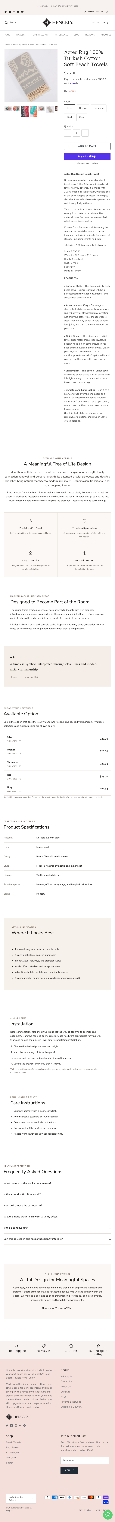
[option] (31, 75)
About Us (65, 1386)
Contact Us (66, 1381)
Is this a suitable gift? (16, 1227)
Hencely (72, 91)
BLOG (76, 34)
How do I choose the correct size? (23, 1205)
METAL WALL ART (40, 34)
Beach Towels (13, 1442)
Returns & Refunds (70, 1401)
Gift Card (11, 1457)
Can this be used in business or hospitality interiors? (33, 1239)
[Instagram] (14, 12)
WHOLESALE (61, 34)
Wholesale (66, 1376)
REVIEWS (90, 34)
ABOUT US (106, 34)
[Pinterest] (22, 12)
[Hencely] (57, 23)
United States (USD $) (98, 11)
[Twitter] (5, 12)
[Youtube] (18, 12)
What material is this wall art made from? (27, 1183)
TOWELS (20, 34)
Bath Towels (13, 1447)
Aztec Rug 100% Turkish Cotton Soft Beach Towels (35, 44)
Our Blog (65, 1391)
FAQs (83, 11)
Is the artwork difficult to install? (22, 1194)
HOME (7, 34)
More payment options (87, 163)
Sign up (69, 1470)
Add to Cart (87, 146)
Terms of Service (102, 1510)
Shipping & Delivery (71, 1406)
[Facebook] (10, 12)
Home (7, 44)
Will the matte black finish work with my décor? (31, 1216)
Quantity (69, 126)
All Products (12, 1452)
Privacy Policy (85, 1510)
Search (9, 1462)
